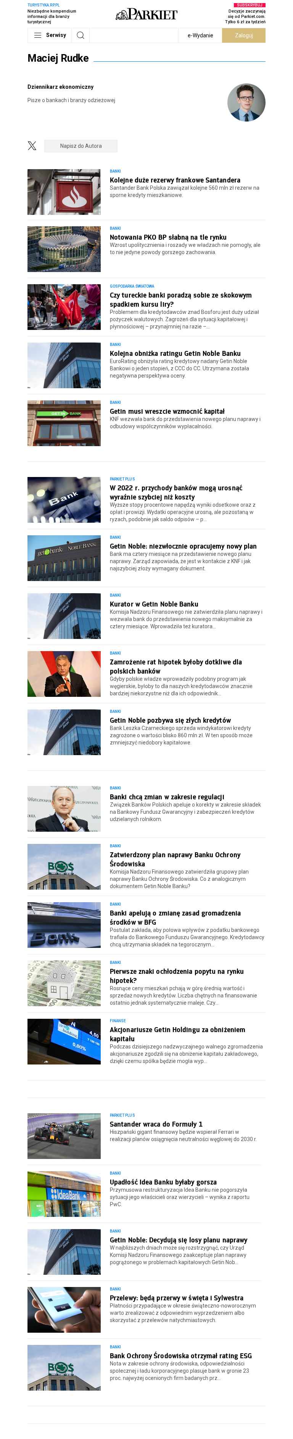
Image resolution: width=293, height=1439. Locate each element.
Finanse (118, 1021)
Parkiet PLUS (122, 479)
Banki (115, 171)
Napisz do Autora (81, 146)
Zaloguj (244, 35)
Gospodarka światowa (132, 286)
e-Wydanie (200, 35)
